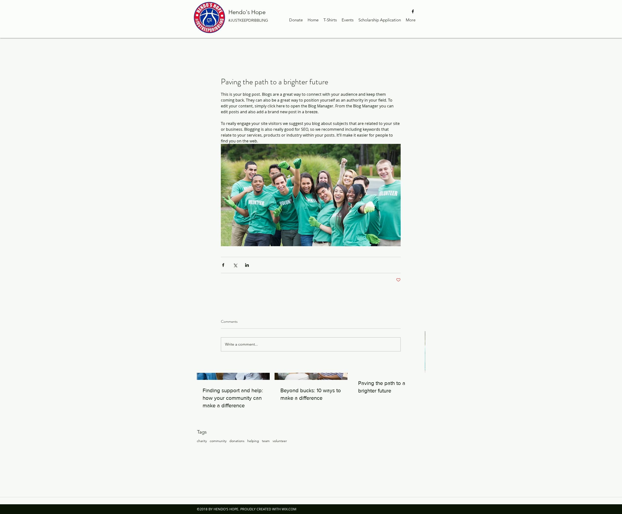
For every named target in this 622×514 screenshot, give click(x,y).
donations (236, 441)
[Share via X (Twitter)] (235, 265)
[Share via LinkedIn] (247, 265)
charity (202, 441)
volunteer (280, 441)
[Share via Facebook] (223, 265)
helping (253, 441)
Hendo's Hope (247, 12)
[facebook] (412, 11)
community (218, 441)
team (266, 441)
